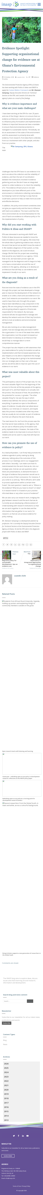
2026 (6, 1063)
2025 (6, 1068)
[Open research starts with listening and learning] (21, 748)
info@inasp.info (10, 1178)
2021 (6, 1085)
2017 (6, 1103)
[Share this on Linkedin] (15, 544)
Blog (6, 538)
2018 (6, 1098)
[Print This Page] (30, 544)
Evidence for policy (7, 568)
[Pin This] (11, 544)
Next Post (32, 559)
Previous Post (10, 559)
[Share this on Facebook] (3, 544)
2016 (6, 1107)
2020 (6, 1089)
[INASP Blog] (19, 12)
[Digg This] (23, 544)
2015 (6, 1111)
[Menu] (39, 4)
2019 (6, 1094)
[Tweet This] (7, 544)
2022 (6, 1081)
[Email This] (27, 544)
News (5, 1044)
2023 (6, 1076)
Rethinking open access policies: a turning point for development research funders (18, 799)
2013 (6, 1120)
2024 (6, 1072)
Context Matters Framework (18, 90)
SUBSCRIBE (8, 1156)
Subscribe (6, 1023)
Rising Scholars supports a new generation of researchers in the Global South (21, 954)
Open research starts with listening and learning (17, 751)
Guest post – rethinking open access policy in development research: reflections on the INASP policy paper (21, 777)
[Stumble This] (19, 544)
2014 (6, 1116)
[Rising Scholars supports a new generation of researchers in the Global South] (21, 950)
